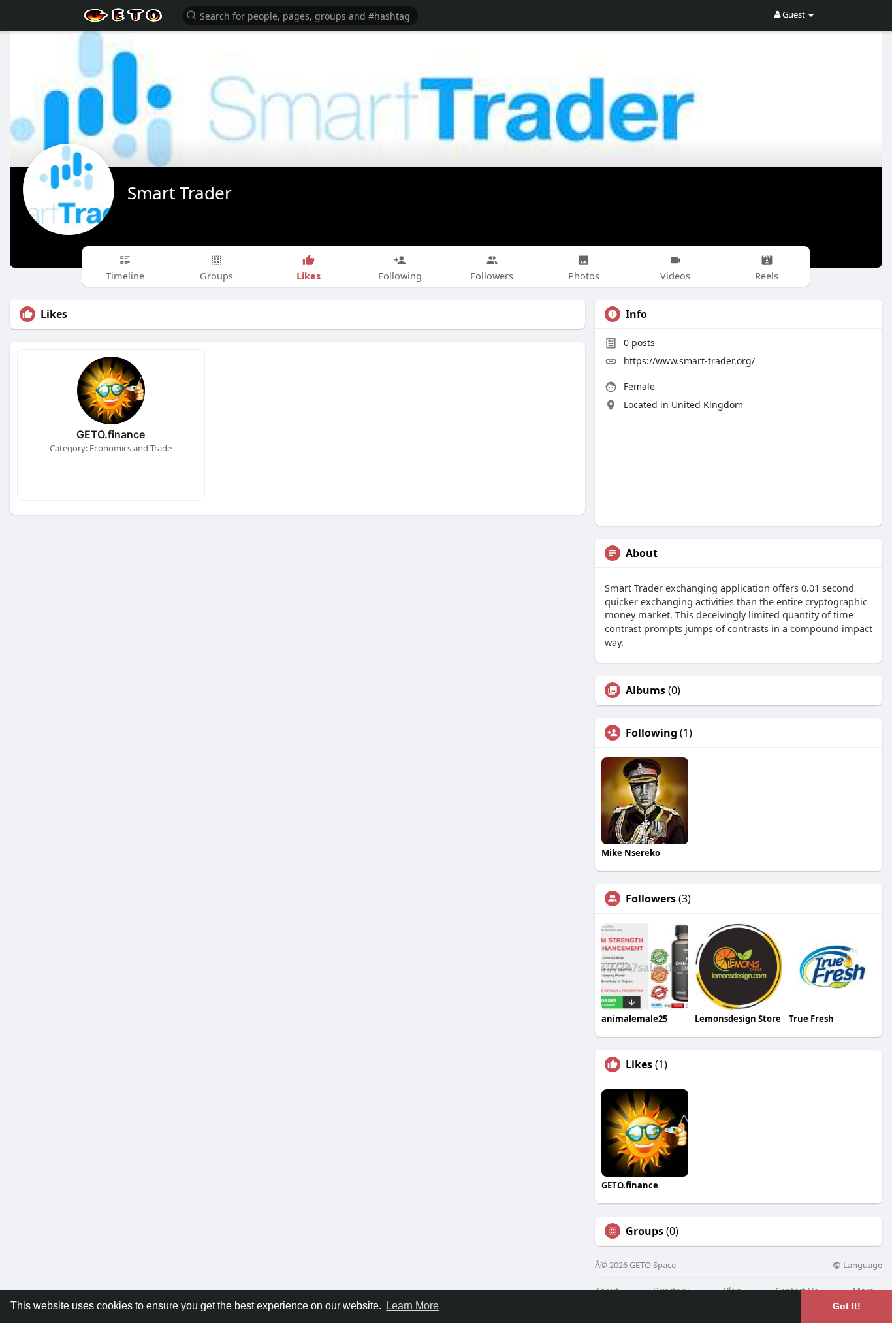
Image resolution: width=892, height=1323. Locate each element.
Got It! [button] (847, 1306)
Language (861, 1265)
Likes (639, 1064)
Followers (651, 898)
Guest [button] (793, 14)
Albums (645, 690)
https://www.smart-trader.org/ (689, 361)
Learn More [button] (412, 1305)
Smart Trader (179, 192)
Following (651, 732)
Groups (644, 1231)
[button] (300, 14)
